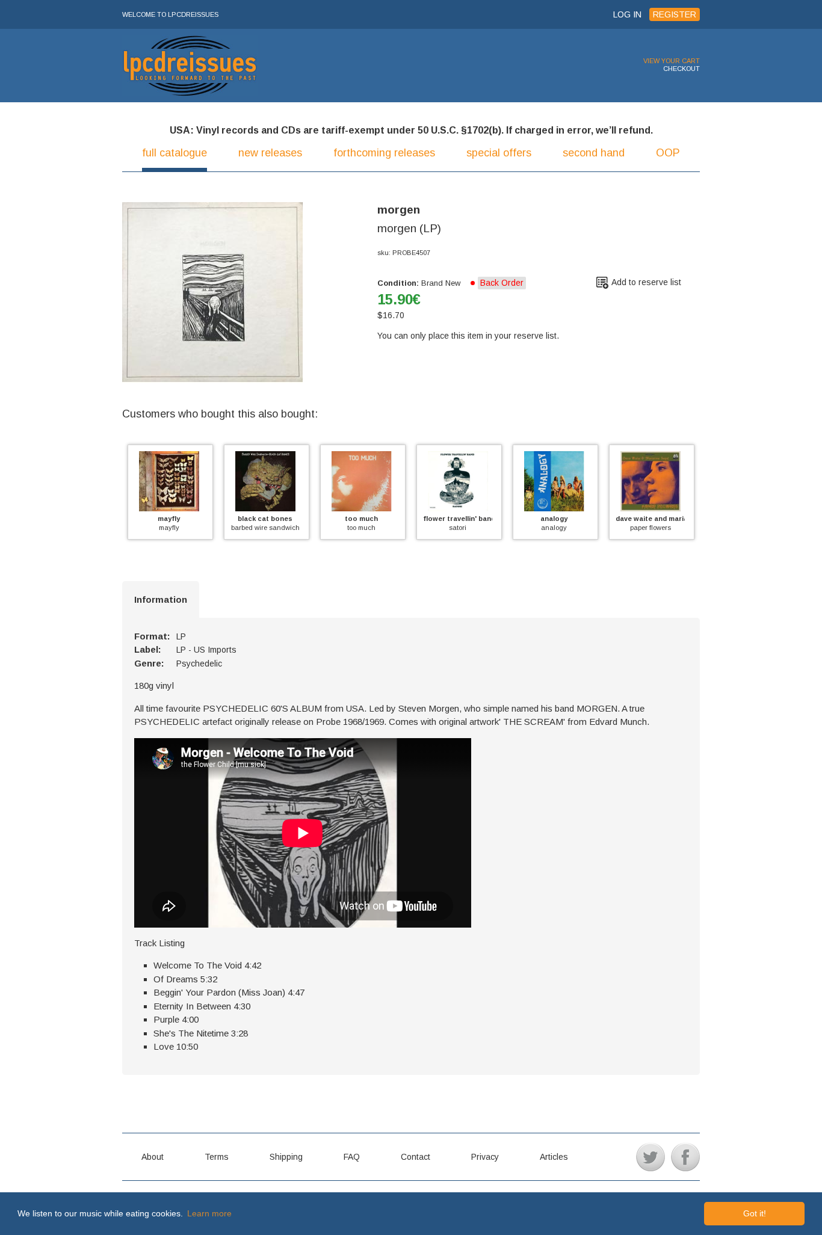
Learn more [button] (209, 1213)
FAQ (352, 1157)
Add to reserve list (646, 282)
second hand (594, 153)
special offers (498, 153)
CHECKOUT (681, 68)
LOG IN (627, 14)
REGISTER (674, 14)
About (152, 1157)
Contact (415, 1157)
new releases (270, 153)
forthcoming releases (384, 153)
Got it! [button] (754, 1213)
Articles (554, 1157)
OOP (668, 153)
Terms (217, 1157)
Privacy (485, 1157)
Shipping (286, 1157)
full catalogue (174, 153)
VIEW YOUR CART (671, 60)
